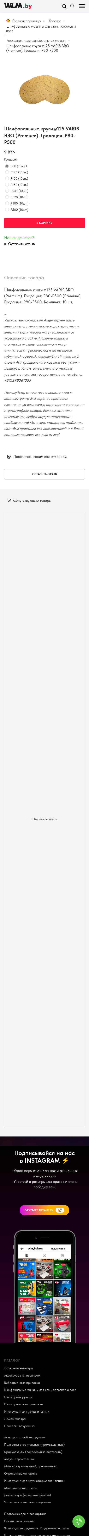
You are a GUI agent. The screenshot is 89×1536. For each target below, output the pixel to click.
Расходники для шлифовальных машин (36, 40)
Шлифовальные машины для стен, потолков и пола (41, 28)
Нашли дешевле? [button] (19, 237)
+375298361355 (17, 380)
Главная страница (26, 21)
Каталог (55, 21)
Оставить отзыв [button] (21, 243)
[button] (64, 6)
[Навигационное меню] (82, 6)
